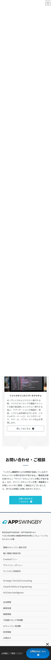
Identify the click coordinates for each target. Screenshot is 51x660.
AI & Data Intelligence (13, 592)
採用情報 (7, 632)
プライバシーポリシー (13, 565)
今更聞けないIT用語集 (13, 620)
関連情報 (7, 614)
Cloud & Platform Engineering (17, 586)
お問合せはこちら (38, 651)
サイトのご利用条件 (12, 571)
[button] (25, 428)
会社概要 (7, 602)
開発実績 (7, 608)
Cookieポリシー (10, 559)
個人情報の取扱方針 (12, 553)
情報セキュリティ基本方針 (15, 547)
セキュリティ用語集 (12, 626)
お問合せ (7, 637)
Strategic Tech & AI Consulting (17, 580)
